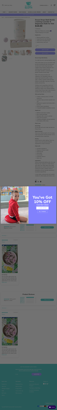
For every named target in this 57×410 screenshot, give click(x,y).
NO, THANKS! (42, 211)
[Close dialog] (2, 188)
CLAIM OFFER (42, 208)
